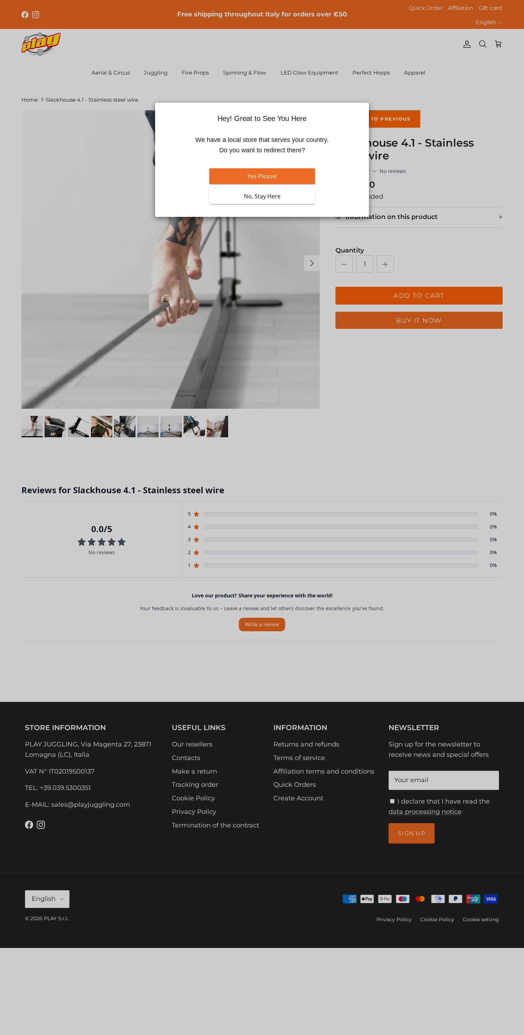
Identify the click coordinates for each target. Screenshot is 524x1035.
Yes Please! (262, 176)
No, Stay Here (262, 196)
